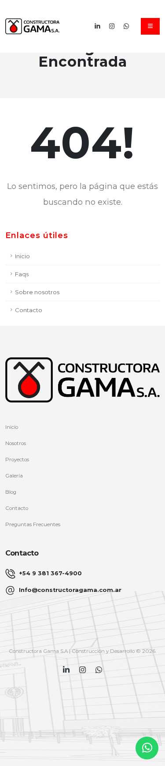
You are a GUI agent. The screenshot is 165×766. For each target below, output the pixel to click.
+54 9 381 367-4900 (50, 573)
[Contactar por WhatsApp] (147, 748)
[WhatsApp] (126, 26)
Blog (10, 492)
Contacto (28, 310)
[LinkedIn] (97, 26)
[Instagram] (112, 26)
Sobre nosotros (37, 292)
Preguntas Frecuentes (32, 524)
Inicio (22, 256)
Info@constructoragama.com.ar (70, 590)
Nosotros (15, 443)
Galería (14, 476)
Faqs (22, 274)
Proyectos (17, 459)
